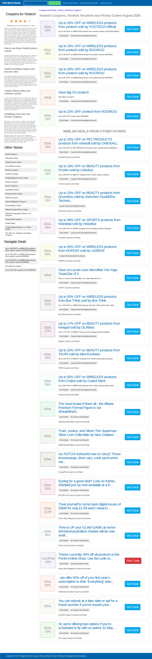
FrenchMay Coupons (13, 166)
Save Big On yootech (13, 266)
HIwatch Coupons (12, 170)
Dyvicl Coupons (11, 154)
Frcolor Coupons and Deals (68, 184)
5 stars (30, 21)
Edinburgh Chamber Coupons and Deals (73, 592)
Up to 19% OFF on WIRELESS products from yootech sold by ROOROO (20, 255)
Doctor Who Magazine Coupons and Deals (74, 518)
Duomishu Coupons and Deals (69, 211)
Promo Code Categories (89, 3)
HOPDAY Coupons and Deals (69, 261)
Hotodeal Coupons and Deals (69, 238)
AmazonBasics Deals (13, 205)
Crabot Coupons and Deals (68, 395)
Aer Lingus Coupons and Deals (70, 638)
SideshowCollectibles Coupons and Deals (74, 422)
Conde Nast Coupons (13, 219)
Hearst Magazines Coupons (15, 202)
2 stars (16, 21)
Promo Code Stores (70, 3)
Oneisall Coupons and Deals (69, 157)
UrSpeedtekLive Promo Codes (16, 178)
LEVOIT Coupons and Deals (69, 288)
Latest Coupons (106, 3)
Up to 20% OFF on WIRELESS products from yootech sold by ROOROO (20, 261)
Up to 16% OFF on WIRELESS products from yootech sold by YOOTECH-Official (20, 249)
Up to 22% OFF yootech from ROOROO (20, 270)
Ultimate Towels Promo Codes (16, 209)
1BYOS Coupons (11, 198)
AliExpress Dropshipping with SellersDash (71, 656)
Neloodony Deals (11, 158)
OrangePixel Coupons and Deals (70, 472)
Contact (36, 656)
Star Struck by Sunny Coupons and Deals (74, 495)
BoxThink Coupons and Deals (69, 314)
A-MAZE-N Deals (11, 174)
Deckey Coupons (11, 182)
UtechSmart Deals (12, 190)
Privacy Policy (45, 656)
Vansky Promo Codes (13, 162)
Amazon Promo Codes (13, 194)
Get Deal (133, 29)
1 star (11, 21)
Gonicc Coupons (11, 186)
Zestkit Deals (10, 223)
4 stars (25, 21)
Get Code (133, 560)
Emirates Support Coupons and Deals (72, 615)
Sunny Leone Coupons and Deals (71, 545)
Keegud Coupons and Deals (69, 341)
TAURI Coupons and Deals (68, 368)
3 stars (21, 21)
